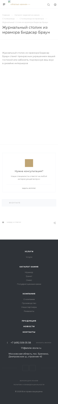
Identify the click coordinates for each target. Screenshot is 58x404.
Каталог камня (29, 267)
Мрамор (29, 272)
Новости (29, 326)
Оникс (29, 280)
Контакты (29, 332)
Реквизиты (29, 311)
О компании (29, 299)
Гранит (29, 276)
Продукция (29, 321)
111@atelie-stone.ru (31, 348)
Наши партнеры (29, 307)
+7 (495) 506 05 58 (21, 343)
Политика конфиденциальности (29, 385)
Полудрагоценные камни (29, 284)
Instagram (33, 368)
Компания (29, 294)
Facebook (25, 368)
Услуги (29, 251)
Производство (29, 303)
